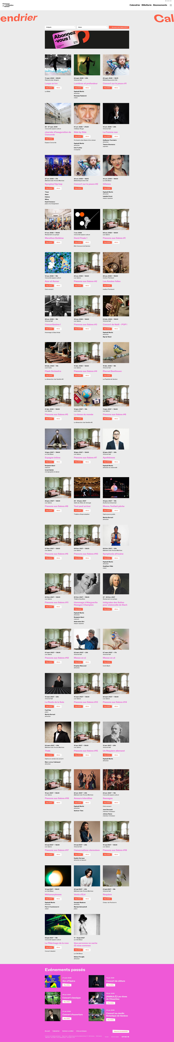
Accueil (47, 1031)
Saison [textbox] (80, 27)
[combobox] (60, 27)
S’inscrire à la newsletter (121, 1031)
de (168, 0)
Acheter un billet (68, 1031)
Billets (58, 87)
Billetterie (147, 5)
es (170, 0)
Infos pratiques (81, 1031)
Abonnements (160, 5)
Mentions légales (115, 1036)
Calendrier (135, 5)
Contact (107, 1036)
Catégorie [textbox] (48, 27)
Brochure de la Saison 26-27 (120, 27)
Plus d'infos (49, 87)
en (166, 0)
